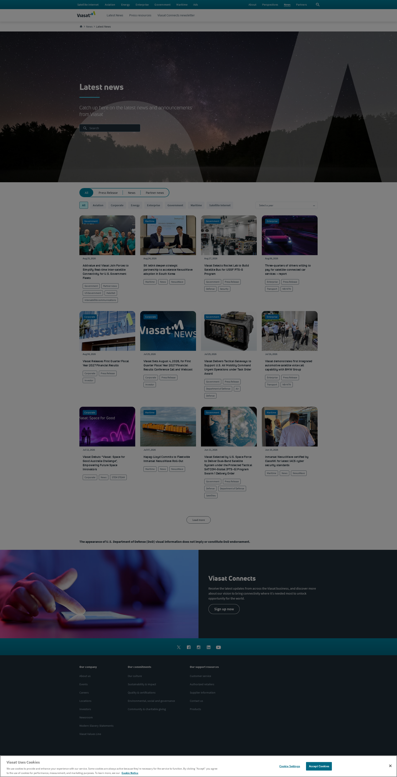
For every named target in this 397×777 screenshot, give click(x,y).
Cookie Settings (289, 766)
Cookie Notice (130, 773)
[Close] (390, 765)
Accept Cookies (319, 766)
